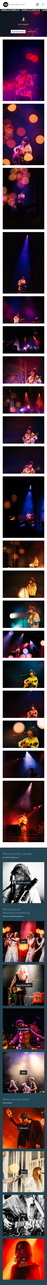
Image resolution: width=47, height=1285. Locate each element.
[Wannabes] (6, 4)
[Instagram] (37, 4)
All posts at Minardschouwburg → (13, 916)
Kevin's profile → (8, 1103)
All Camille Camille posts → (11, 857)
